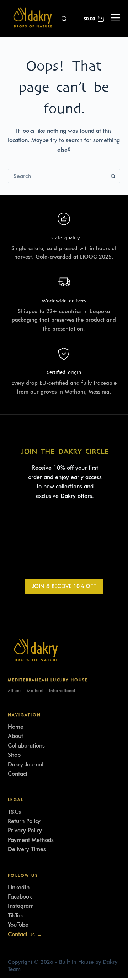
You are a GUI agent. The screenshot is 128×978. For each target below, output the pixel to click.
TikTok (15, 915)
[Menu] (115, 19)
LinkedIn (19, 887)
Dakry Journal (25, 764)
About (15, 736)
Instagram (21, 905)
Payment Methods (31, 840)
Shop (14, 754)
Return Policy (24, 821)
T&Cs (14, 811)
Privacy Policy (25, 830)
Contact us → (25, 934)
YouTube (18, 924)
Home (15, 726)
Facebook (20, 896)
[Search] (64, 18)
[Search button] (113, 176)
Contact (17, 773)
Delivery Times (27, 849)
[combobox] (57, 176)
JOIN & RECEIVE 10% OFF (64, 586)
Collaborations (26, 745)
